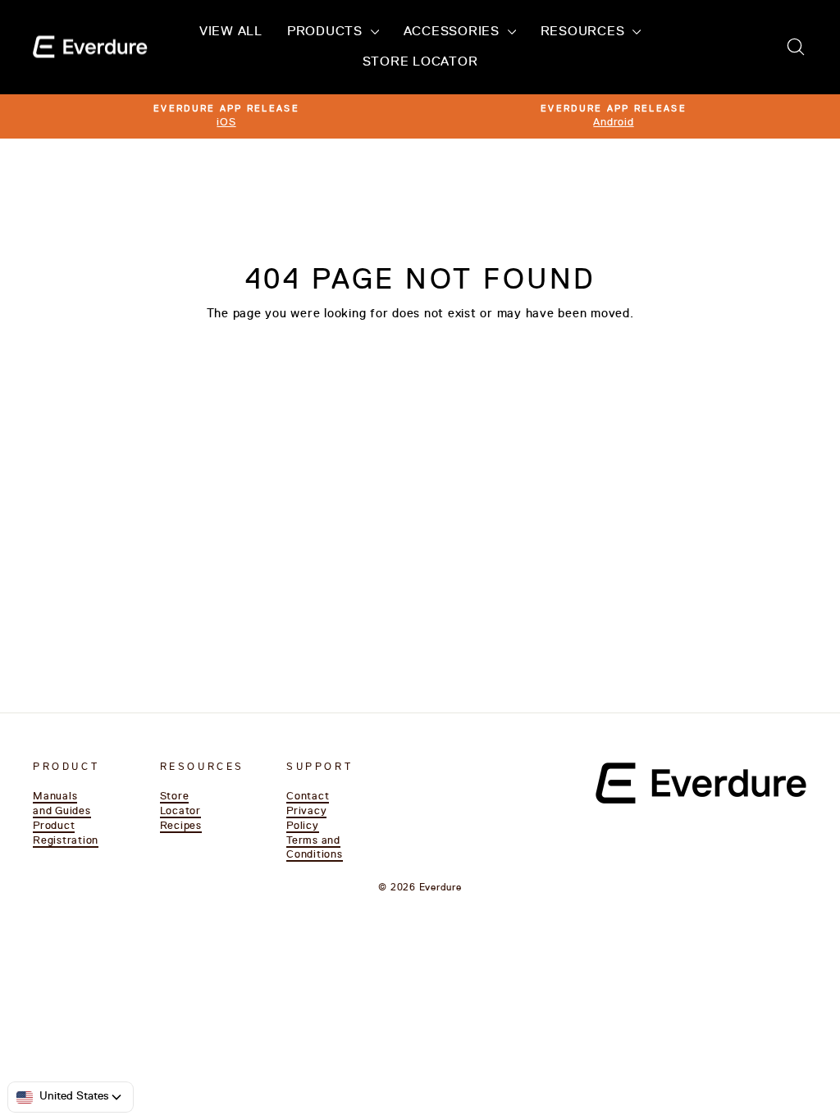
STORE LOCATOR (420, 62)
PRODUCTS (327, 32)
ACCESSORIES (454, 32)
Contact (307, 796)
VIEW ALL (230, 32)
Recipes (181, 826)
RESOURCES (585, 32)
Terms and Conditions (314, 848)
